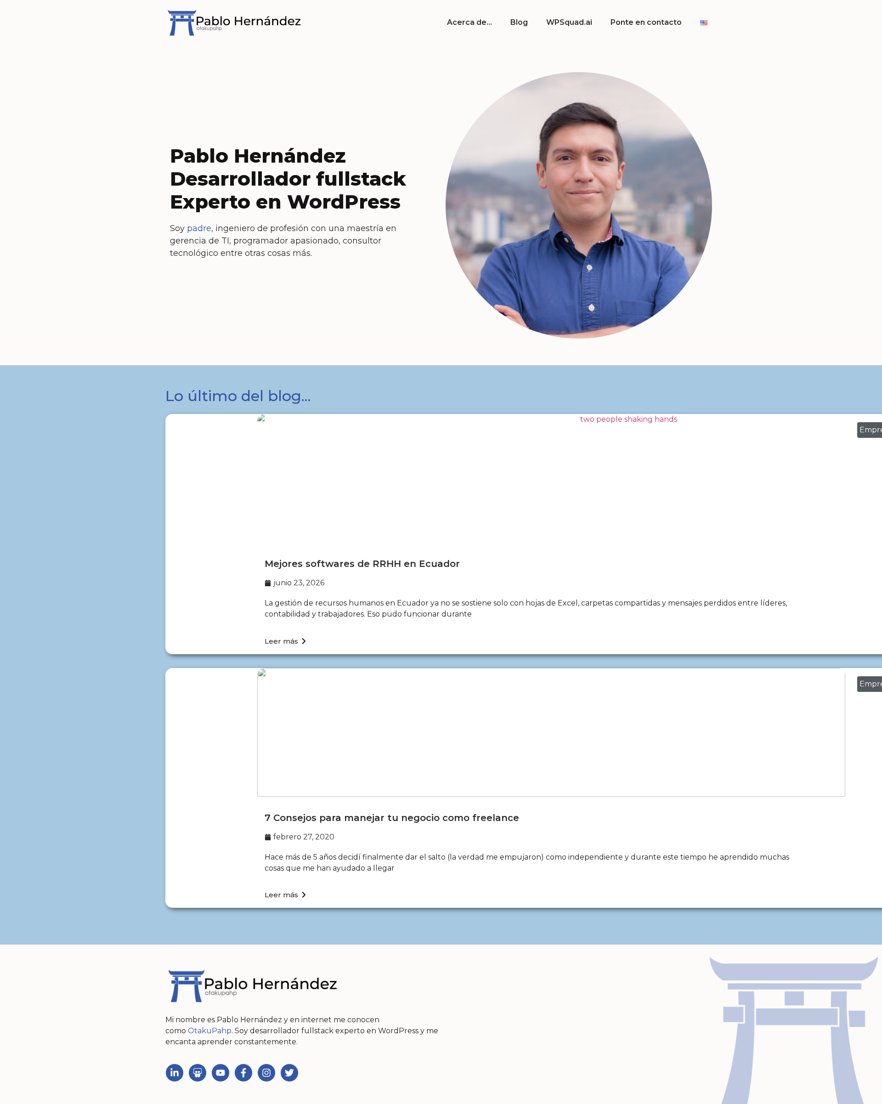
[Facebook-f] (243, 1073)
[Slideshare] (197, 1073)
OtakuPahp (210, 1030)
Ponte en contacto (646, 22)
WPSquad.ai (569, 22)
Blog (519, 22)
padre (199, 228)
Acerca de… (469, 22)
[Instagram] (266, 1073)
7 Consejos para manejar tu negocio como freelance (392, 817)
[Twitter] (289, 1073)
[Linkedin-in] (174, 1073)
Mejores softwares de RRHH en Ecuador (362, 563)
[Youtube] (220, 1073)
